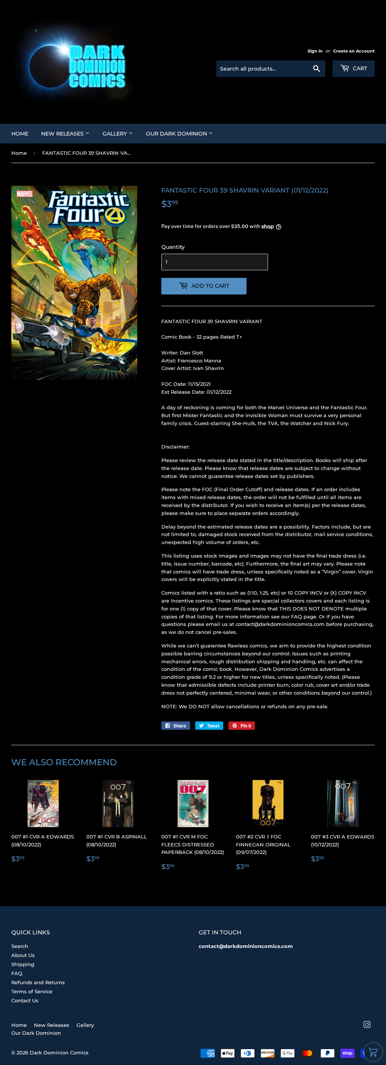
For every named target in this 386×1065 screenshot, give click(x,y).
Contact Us (24, 1000)
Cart (359, 68)
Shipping (22, 964)
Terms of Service (31, 991)
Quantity (173, 247)
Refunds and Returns (38, 982)
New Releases (63, 133)
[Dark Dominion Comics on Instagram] (367, 1026)
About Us (23, 955)
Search (19, 946)
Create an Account (354, 51)
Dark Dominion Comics (59, 1053)
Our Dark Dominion (177, 133)
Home (19, 133)
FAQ (16, 973)
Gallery (116, 133)
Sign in (315, 51)
